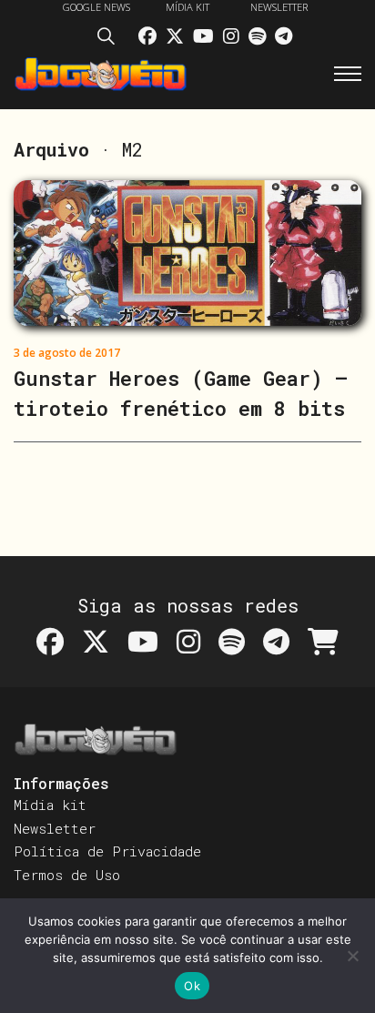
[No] (352, 956)
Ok (192, 985)
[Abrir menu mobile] (347, 73)
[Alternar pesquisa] (111, 39)
